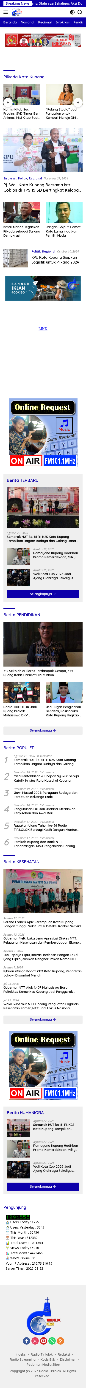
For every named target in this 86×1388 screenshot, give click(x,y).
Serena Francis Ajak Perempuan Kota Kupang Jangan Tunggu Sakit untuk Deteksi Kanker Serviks (42, 924)
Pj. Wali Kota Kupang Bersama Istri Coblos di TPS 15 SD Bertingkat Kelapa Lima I (41, 190)
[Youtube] (43, 1341)
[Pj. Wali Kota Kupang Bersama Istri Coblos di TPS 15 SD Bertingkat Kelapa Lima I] (43, 150)
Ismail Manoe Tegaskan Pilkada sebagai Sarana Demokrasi (21, 231)
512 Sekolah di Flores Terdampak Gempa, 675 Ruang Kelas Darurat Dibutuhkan (38, 673)
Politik (22, 178)
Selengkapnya (41, 594)
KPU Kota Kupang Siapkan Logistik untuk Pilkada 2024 (55, 259)
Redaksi (64, 1354)
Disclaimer (68, 1359)
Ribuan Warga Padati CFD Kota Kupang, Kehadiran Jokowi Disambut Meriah (42, 973)
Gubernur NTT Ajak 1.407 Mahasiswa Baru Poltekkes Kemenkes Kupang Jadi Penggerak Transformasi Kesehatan (38, 989)
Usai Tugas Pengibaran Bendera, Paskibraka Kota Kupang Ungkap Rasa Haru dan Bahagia (64, 711)
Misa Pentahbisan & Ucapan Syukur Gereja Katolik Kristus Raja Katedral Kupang (46, 778)
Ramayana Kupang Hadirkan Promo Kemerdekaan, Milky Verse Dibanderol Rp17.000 (55, 555)
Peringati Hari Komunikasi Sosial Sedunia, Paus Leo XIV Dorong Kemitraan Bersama (62, 113)
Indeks (21, 1354)
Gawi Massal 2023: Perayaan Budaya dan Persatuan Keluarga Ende (46, 795)
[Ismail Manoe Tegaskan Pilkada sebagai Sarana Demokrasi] (21, 212)
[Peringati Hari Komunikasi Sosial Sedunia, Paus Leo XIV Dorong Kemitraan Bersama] (64, 94)
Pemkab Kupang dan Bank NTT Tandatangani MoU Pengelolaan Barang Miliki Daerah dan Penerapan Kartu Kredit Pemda (45, 844)
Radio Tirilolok (42, 1354)
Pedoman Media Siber (43, 1364)
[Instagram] (35, 1341)
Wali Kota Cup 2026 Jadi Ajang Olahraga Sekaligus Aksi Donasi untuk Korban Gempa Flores (53, 576)
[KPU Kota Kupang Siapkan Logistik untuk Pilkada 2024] (15, 258)
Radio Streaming (23, 1359)
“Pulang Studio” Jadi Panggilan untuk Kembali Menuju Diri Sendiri (19, 113)
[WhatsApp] (52, 1341)
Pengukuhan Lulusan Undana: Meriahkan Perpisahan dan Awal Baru (44, 811)
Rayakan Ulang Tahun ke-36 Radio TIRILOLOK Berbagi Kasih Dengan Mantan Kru (45, 827)
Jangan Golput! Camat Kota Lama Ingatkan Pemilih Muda (63, 231)
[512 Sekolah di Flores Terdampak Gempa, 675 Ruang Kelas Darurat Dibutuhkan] (43, 644)
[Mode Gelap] (72, 12)
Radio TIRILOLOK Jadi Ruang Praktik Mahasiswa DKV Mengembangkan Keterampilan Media (20, 711)
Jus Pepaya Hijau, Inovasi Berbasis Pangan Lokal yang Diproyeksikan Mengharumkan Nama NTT (40, 957)
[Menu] (6, 12)
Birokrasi (10, 178)
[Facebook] (26, 1341)
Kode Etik (48, 1359)
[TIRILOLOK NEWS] (16, 12)
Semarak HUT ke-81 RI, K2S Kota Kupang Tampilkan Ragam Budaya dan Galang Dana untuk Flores (41, 539)
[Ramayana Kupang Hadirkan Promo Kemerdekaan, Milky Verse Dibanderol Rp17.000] (18, 556)
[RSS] (60, 1341)
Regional (35, 178)
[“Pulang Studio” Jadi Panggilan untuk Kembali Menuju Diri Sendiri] (21, 94)
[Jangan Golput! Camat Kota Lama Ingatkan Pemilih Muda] (64, 212)
